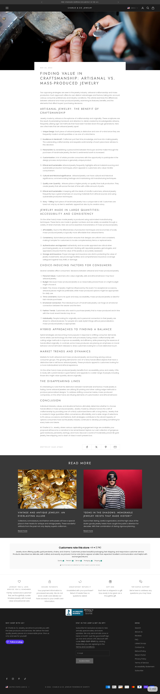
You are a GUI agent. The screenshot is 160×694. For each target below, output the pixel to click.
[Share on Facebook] (87, 447)
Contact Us (139, 647)
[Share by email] (115, 447)
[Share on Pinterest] (105, 447)
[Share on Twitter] (96, 447)
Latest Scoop (140, 643)
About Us (138, 632)
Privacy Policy (140, 659)
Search (138, 628)
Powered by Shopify (81, 687)
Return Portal (140, 655)
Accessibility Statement (144, 666)
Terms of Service (142, 663)
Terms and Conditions (85, 647)
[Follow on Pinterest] (19, 679)
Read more (22, 531)
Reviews (138, 636)
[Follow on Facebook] (7, 679)
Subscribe (84, 661)
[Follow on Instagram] (13, 679)
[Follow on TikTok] (25, 679)
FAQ (136, 639)
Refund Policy (140, 651)
